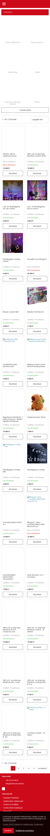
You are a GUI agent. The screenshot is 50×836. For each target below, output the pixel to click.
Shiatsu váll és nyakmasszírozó (10, 155)
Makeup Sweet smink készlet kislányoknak (36, 365)
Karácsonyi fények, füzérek (13, 103)
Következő (42, 768)
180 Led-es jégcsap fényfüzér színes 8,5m (36, 155)
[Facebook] (3, 788)
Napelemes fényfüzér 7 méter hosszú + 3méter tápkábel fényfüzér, (13, 419)
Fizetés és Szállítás (11, 804)
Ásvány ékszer (37, 42)
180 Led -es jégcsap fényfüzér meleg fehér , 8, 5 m (37, 682)
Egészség (13, 72)
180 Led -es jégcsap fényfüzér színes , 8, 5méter (36, 630)
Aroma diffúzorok (13, 42)
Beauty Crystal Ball (11, 312)
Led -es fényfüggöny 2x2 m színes (36, 208)
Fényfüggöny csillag (35, 470)
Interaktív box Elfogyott (37, 259)
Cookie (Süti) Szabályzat (13, 808)
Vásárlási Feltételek (11, 798)
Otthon (37, 102)
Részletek (13, 173)
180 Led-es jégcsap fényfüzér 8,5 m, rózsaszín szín (11, 630)
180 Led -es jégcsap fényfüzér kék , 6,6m (12, 681)
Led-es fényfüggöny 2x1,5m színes (11, 208)
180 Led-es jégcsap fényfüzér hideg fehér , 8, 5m (12, 735)
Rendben (8, 831)
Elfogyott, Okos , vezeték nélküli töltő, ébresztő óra (36, 524)
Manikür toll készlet (35, 312)
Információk (7, 794)
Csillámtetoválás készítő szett (10, 365)
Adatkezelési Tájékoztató (13, 801)
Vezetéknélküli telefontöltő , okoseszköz (9, 577)
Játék (37, 72)
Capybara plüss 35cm (36, 417)
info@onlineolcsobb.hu (15, 784)
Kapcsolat (6, 776)
